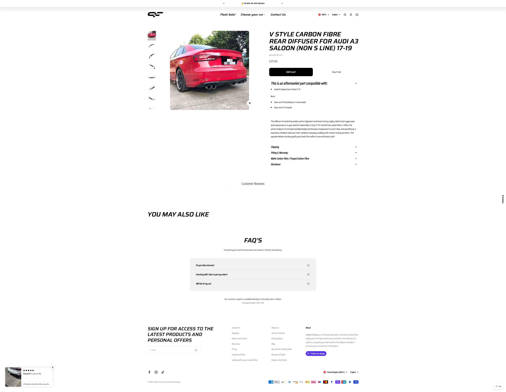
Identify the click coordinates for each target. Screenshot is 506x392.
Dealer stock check (279, 360)
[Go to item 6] (152, 88)
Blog (273, 344)
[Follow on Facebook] (149, 372)
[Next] (282, 3)
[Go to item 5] (152, 77)
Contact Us (236, 328)
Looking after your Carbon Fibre (245, 360)
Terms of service (278, 333)
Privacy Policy (277, 338)
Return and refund (239, 338)
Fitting (234, 349)
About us (275, 328)
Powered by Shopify (173, 382)
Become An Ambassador (281, 349)
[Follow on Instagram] (156, 372)
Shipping (235, 333)
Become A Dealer (278, 354)
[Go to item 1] (152, 35)
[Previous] (223, 3)
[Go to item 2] (152, 46)
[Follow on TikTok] (163, 372)
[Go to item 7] (152, 98)
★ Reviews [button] (503, 199)
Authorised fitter (238, 354)
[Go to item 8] (152, 109)
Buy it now (336, 72)
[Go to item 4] (152, 67)
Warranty (236, 344)
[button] (313, 83)
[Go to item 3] (152, 56)
